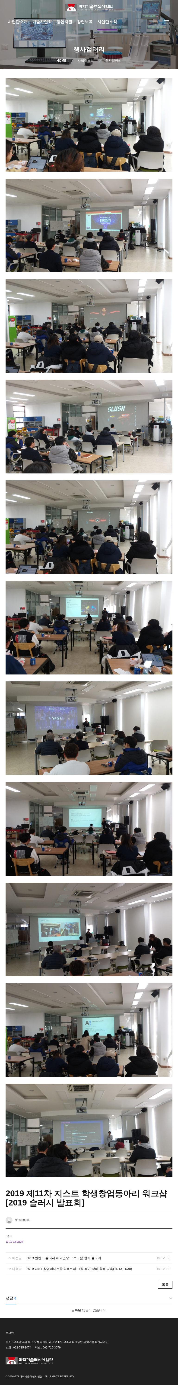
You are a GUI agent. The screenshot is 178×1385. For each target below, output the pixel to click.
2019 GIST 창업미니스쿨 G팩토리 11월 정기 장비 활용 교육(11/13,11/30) (79, 1269)
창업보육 (85, 22)
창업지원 (64, 22)
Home (61, 60)
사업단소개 (18, 22)
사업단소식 (107, 22)
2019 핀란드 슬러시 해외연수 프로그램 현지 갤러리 (63, 1258)
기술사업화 (42, 22)
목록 (165, 1285)
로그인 (10, 1332)
